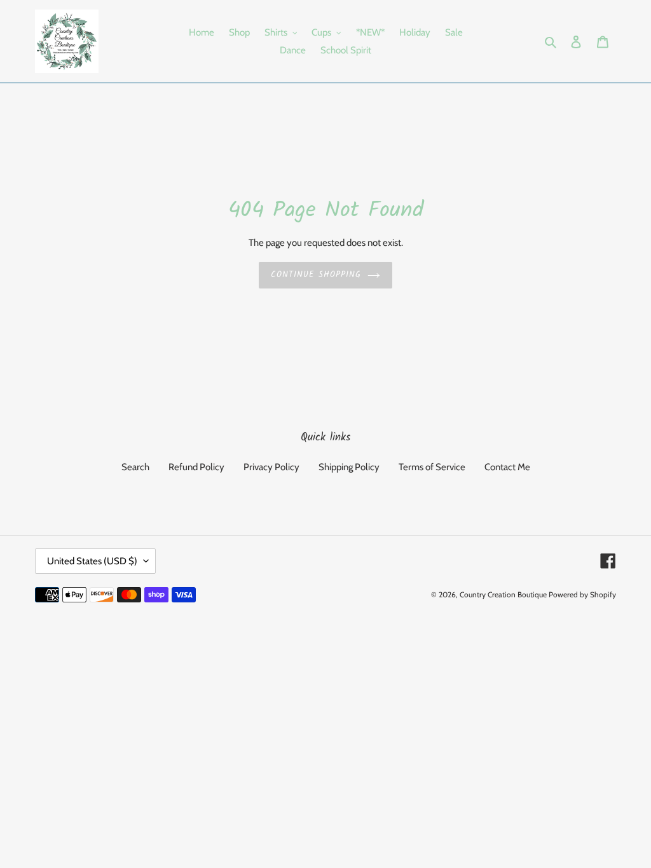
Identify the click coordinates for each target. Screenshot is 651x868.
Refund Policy (196, 467)
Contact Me (507, 467)
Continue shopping (316, 274)
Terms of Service (432, 467)
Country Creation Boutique (503, 594)
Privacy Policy (271, 467)
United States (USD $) (92, 561)
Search (135, 467)
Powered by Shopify (582, 594)
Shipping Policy (349, 467)
